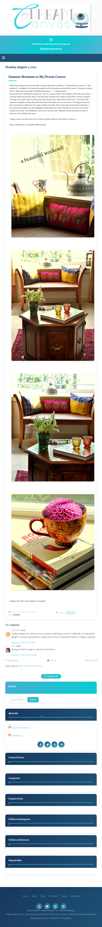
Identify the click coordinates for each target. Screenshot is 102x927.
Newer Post (12, 660)
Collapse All (52, 676)
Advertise (75, 896)
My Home (70, 613)
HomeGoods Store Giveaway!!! (33, 812)
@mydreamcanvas (51, 48)
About (34, 896)
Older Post (89, 660)
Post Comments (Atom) (30, 666)
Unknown (15, 630)
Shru (13, 646)
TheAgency (16, 735)
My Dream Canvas (20, 727)
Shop (43, 896)
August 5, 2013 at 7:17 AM (23, 642)
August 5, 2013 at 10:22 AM (24, 655)
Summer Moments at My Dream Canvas (36, 76)
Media (64, 896)
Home (52, 660)
